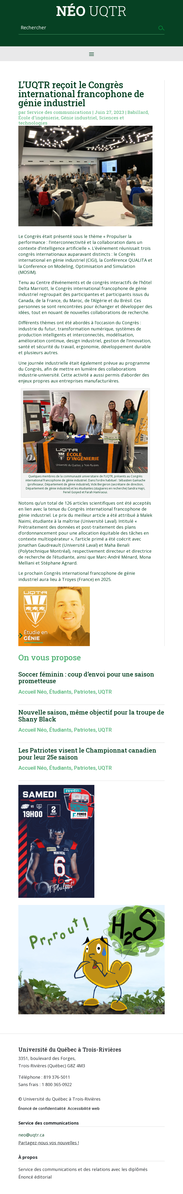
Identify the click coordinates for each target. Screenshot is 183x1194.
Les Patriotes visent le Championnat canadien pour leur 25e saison (87, 753)
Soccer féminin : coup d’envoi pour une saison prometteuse (86, 677)
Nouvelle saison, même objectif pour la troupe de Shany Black (91, 715)
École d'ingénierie (38, 118)
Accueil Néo (32, 692)
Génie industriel (79, 118)
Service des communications (59, 112)
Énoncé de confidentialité (42, 1108)
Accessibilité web (84, 1108)
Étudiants (60, 692)
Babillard (137, 112)
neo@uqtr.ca (31, 1135)
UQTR (105, 692)
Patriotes (85, 692)
